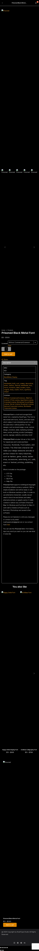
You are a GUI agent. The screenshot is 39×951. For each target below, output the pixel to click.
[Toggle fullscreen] (3, 947)
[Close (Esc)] (7, 947)
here (8, 525)
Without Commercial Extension (14, 398)
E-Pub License (15, 400)
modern (22, 387)
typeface (27, 389)
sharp (12, 389)
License (4, 343)
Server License (15, 404)
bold (13, 383)
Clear (9, 346)
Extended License (10, 402)
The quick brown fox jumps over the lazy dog (18, 554)
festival (17, 385)
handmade (24, 385)
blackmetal (7, 383)
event (6, 385)
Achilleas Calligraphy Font (29, 749)
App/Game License (26, 400)
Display (14, 377)
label (17, 387)
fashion (11, 385)
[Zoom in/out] (1, 947)
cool (17, 383)
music (28, 387)
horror (6, 387)
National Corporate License (13, 406)
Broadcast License (27, 404)
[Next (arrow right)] (3, 950)
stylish (16, 389)
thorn (21, 389)
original (6, 389)
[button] (34, 673)
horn (30, 385)
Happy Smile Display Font (10, 749)
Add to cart (8, 354)
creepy (22, 383)
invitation (12, 387)
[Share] (5, 947)
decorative (29, 383)
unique (6, 391)
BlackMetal (7, 377)
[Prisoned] (5, 11)
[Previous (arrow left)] (1, 950)
